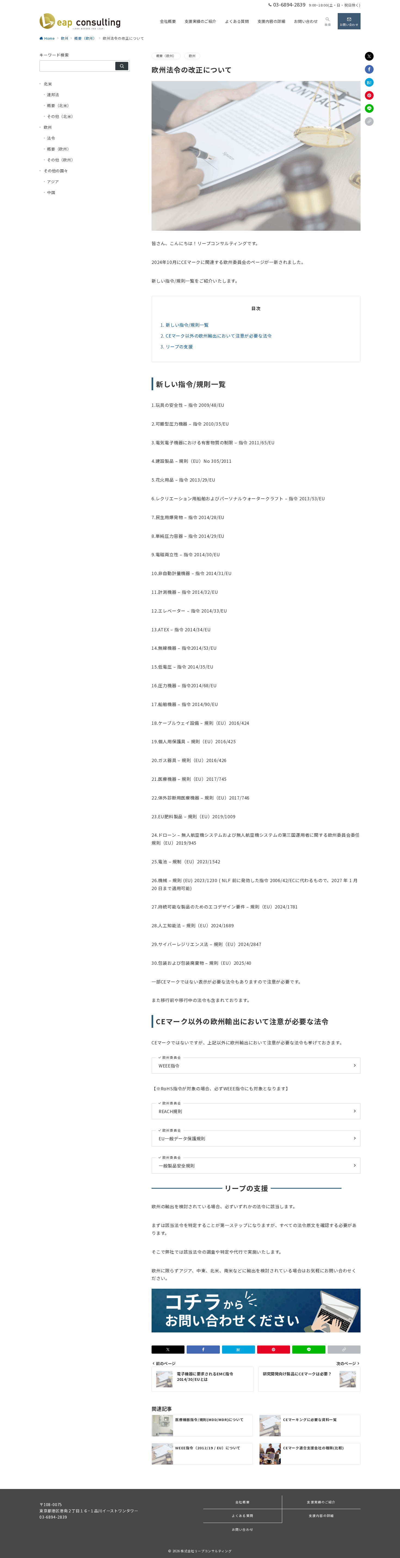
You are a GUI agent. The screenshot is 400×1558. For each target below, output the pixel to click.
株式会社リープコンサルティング (206, 1551)
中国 (51, 192)
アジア (53, 181)
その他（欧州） (61, 160)
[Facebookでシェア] (369, 69)
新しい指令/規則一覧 (187, 324)
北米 (48, 83)
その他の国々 (56, 170)
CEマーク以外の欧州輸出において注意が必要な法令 (219, 335)
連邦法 (53, 94)
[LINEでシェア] (369, 108)
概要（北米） (59, 105)
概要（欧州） (166, 56)
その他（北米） (61, 116)
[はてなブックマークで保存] (369, 82)
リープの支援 (179, 346)
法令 (51, 138)
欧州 (192, 56)
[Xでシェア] (369, 56)
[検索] (121, 66)
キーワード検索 (54, 55)
